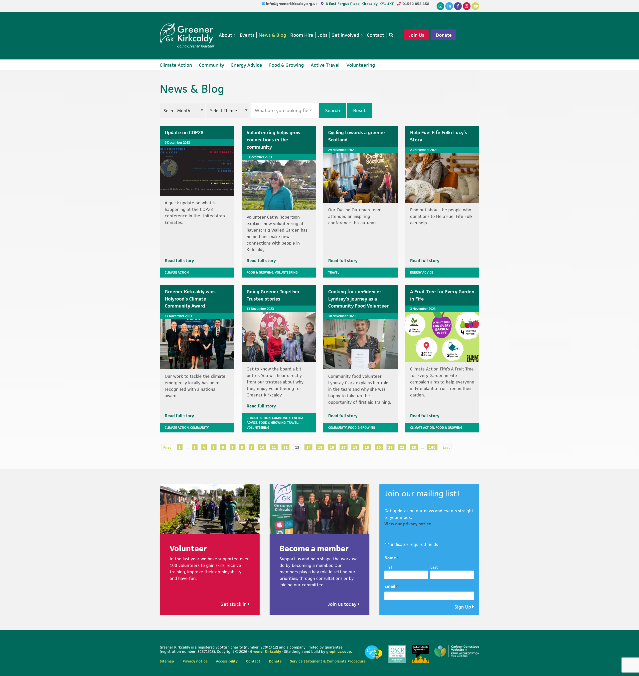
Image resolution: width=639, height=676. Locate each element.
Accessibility (227, 661)
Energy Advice (421, 272)
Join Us (416, 35)
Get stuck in (234, 604)
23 (414, 447)
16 (332, 447)
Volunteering (286, 272)
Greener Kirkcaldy (187, 33)
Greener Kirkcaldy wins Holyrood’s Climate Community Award (190, 299)
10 (262, 447)
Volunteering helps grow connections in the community (274, 139)
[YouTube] (475, 6)
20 (378, 447)
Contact (253, 661)
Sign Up (463, 607)
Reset (359, 110)
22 (402, 447)
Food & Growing (260, 272)
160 (432, 447)
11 (274, 447)
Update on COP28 (184, 132)
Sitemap (167, 661)
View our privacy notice (407, 524)
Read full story (179, 260)
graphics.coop (338, 651)
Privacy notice (194, 661)
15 (320, 447)
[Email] (440, 6)
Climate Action (177, 272)
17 (343, 447)
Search (332, 110)
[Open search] (390, 35)
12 (285, 447)
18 (355, 447)
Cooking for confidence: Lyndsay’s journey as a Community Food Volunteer (358, 299)
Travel (333, 272)
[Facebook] (458, 6)
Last (446, 447)
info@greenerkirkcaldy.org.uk (292, 3)
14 (308, 447)
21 (390, 447)
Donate (444, 35)
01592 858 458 (416, 3)
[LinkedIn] (449, 6)
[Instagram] (467, 6)
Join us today (343, 604)
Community (199, 427)
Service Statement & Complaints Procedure (327, 661)
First (167, 447)
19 (367, 447)
